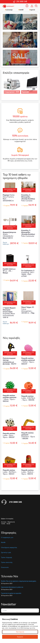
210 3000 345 (15, 502)
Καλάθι (3, 542)
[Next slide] (37, 83)
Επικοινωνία (5, 567)
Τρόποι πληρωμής (6, 557)
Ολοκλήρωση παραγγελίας (9, 547)
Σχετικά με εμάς (6, 552)
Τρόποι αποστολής (6, 562)
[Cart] (27, 6)
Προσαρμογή (20, 632)
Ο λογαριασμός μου (7, 537)
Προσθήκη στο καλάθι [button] (10, 190)
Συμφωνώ (20, 637)
